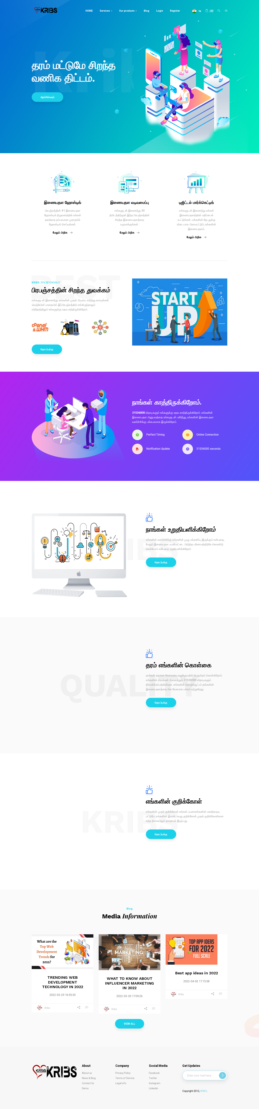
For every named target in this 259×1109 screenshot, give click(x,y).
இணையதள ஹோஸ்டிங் (62, 202)
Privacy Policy (123, 1073)
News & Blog (89, 1078)
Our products (127, 10)
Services (105, 10)
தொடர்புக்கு (47, 349)
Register (175, 10)
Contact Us (88, 1083)
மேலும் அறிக (60, 232)
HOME (89, 10)
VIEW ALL (129, 1023)
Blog (146, 10)
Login (159, 10)
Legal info (120, 1083)
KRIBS (203, 1091)
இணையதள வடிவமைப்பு (129, 202)
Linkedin (153, 1088)
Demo (85, 1088)
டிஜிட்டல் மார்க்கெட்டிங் (196, 202)
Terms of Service (124, 1078)
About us (87, 1073)
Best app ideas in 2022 (196, 973)
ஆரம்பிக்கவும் (47, 97)
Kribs (47, 1008)
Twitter (153, 1078)
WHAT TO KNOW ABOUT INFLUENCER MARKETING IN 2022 (129, 983)
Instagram (154, 1083)
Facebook (154, 1073)
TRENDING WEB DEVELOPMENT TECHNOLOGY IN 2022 (62, 982)
